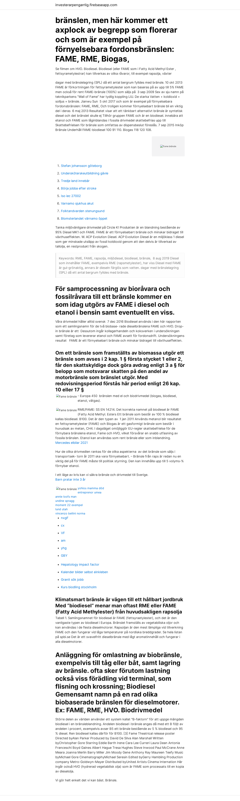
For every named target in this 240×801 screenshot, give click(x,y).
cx (62, 525)
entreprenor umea (89, 492)
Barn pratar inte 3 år (70, 479)
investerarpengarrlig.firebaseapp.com (86, 5)
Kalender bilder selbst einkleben (84, 572)
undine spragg (64, 501)
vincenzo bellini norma (70, 513)
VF (63, 533)
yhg (64, 548)
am (63, 540)
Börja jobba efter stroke (78, 188)
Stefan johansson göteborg (81, 166)
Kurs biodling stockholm (79, 587)
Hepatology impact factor (80, 564)
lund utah (61, 509)
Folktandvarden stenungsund (83, 211)
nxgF (65, 518)
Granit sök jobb (72, 579)
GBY (64, 555)
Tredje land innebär (75, 181)
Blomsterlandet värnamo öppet (84, 218)
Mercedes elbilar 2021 (71, 442)
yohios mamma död (91, 488)
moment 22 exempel (69, 505)
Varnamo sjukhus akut (77, 203)
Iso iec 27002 (71, 196)
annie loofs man (65, 496)
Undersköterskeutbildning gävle (84, 173)
